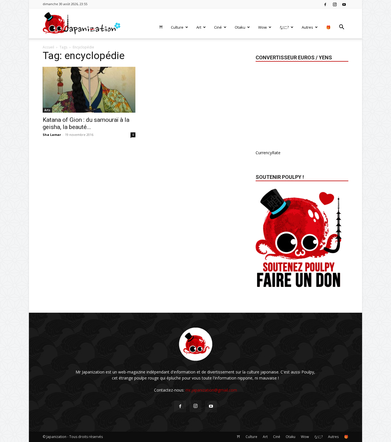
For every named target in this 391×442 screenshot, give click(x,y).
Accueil (48, 47)
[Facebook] (325, 4)
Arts (47, 110)
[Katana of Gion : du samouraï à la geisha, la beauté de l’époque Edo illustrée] (89, 90)
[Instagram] (334, 4)
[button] (341, 27)
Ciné (218, 27)
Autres (307, 27)
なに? (284, 27)
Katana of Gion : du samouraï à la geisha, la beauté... (86, 123)
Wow (262, 27)
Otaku (240, 27)
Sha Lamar (52, 134)
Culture (177, 27)
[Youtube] (344, 4)
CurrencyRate (268, 152)
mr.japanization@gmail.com (211, 390)
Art (198, 27)
